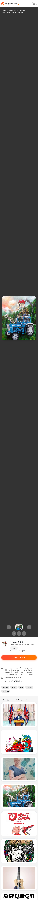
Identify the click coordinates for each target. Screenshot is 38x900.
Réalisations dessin (17, 10)
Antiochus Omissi (16, 642)
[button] (9, 627)
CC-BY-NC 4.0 (16, 681)
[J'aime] (14, 633)
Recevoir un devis (19, 657)
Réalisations (6, 10)
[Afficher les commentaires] (19, 633)
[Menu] (34, 3)
